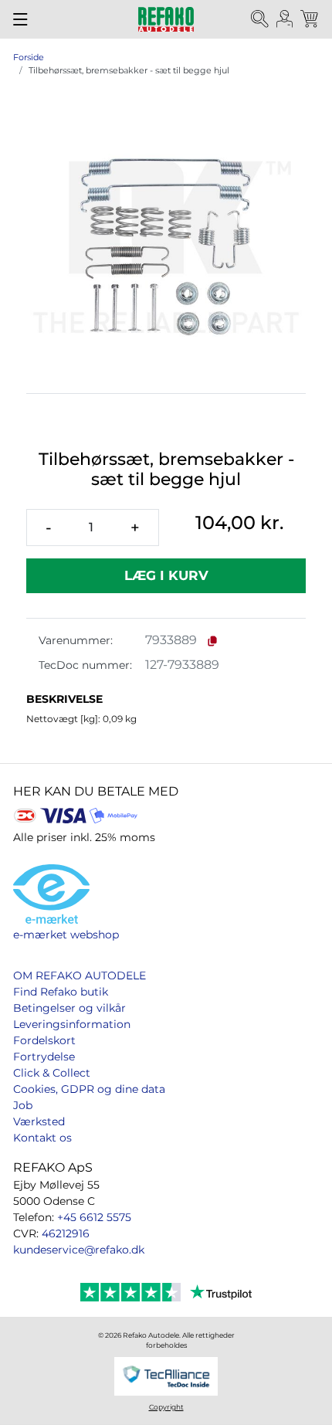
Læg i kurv (166, 575)
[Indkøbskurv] (310, 19)
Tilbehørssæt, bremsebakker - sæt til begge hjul (129, 70)
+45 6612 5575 (94, 1217)
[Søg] (260, 19)
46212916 (66, 1233)
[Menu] (20, 19)
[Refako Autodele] (166, 19)
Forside (28, 57)
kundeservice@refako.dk (78, 1250)
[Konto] (285, 19)
